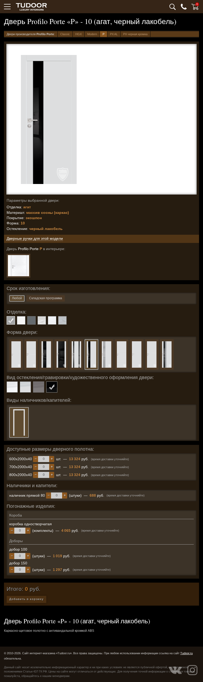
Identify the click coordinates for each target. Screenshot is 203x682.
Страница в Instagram (192, 670)
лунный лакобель (25, 387)
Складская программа (45, 298)
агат (11, 320)
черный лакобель (51, 387)
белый (21, 320)
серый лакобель (38, 387)
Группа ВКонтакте (175, 670)
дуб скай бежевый (42, 320)
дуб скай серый (62, 320)
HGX (78, 34)
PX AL (114, 34)
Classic (65, 34)
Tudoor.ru (186, 653)
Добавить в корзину (26, 599)
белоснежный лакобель (12, 387)
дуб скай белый (52, 320)
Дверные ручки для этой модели (35, 238)
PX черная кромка (135, 34)
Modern (92, 34)
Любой (17, 298)
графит (31, 320)
